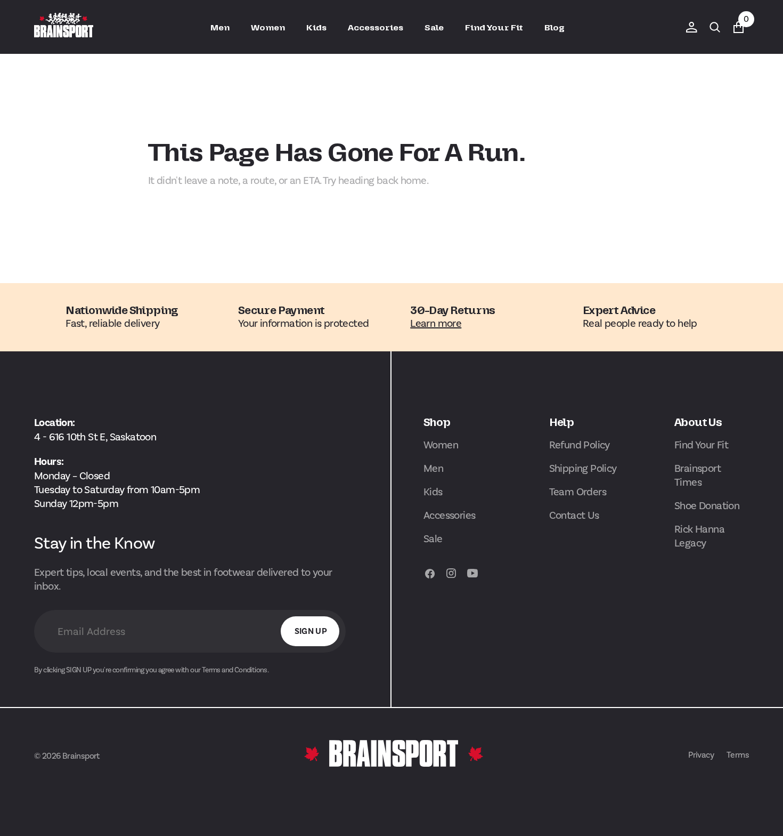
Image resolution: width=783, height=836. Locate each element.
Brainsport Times (697, 475)
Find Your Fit (701, 444)
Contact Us (574, 515)
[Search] (714, 27)
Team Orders (577, 491)
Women (440, 444)
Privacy (701, 755)
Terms (738, 755)
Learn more (435, 323)
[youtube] (472, 578)
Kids (433, 491)
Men (433, 468)
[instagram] (451, 578)
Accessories (449, 515)
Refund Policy (579, 444)
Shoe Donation (706, 505)
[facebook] (429, 578)
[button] (691, 27)
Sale (433, 538)
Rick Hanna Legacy (699, 535)
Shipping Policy (583, 468)
